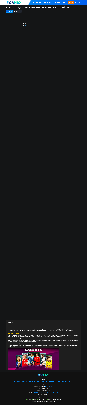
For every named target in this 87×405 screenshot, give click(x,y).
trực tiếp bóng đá (49, 401)
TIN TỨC (65, 2)
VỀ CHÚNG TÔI (17, 381)
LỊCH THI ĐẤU (34, 2)
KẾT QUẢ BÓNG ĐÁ (51, 2)
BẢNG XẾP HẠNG (42, 2)
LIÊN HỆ (38, 381)
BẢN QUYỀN (44, 381)
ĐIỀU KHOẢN (32, 381)
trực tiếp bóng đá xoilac (38, 401)
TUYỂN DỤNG (64, 381)
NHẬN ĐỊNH (59, 2)
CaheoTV (10, 329)
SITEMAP (71, 381)
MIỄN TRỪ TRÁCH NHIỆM (54, 381)
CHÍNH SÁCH (25, 381)
